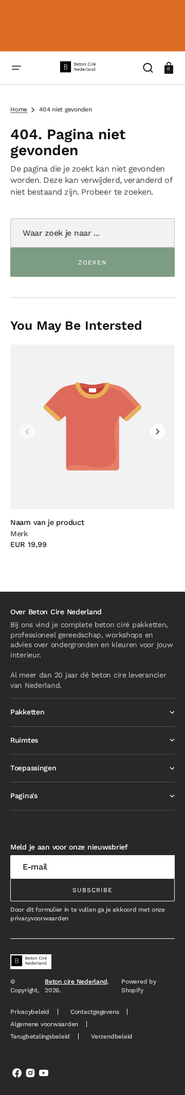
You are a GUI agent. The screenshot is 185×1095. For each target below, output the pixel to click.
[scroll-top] (163, 1073)
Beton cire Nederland (76, 981)
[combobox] (92, 233)
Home (18, 109)
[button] (16, 67)
